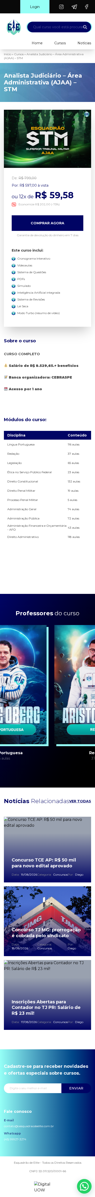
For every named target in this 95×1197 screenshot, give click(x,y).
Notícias (84, 43)
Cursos (60, 43)
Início (7, 54)
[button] (84, 1186)
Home (37, 43)
